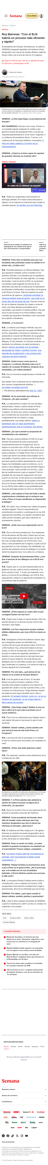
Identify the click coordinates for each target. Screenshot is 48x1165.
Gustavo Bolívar (9, 922)
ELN (4, 918)
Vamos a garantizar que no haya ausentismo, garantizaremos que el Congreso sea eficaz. (22, 423)
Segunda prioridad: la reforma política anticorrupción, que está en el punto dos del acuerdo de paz (23, 298)
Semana (5, 25)
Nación (12, 25)
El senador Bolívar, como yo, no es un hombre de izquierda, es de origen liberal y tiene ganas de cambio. (24, 699)
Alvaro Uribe (28, 918)
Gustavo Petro (15, 918)
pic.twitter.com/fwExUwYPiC (15, 387)
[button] (24, 596)
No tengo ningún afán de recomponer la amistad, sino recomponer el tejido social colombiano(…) (23, 857)
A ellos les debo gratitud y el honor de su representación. (23, 143)
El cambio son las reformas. (29, 205)
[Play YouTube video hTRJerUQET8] (24, 596)
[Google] (3, 1135)
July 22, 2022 (36, 390)
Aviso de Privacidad (10, 1142)
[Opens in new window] (8, 1135)
